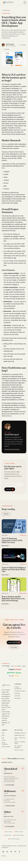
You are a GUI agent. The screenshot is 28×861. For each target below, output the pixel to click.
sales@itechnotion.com (20, 733)
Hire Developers (6, 746)
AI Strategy (17, 693)
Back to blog (6, 10)
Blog (3, 737)
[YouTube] (15, 851)
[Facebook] (19, 851)
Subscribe (8, 489)
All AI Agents (17, 698)
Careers (4, 740)
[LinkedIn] (3, 851)
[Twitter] (7, 851)
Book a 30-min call (12, 642)
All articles (6, 513)
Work (3, 735)
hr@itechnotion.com (19, 735)
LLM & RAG (17, 695)
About (3, 733)
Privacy (4, 855)
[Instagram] (11, 851)
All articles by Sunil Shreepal (12, 449)
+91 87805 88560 (9, 785)
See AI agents (14, 647)
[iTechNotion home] (8, 2)
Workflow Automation (19, 691)
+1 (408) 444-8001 (10, 805)
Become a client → (19, 750)
